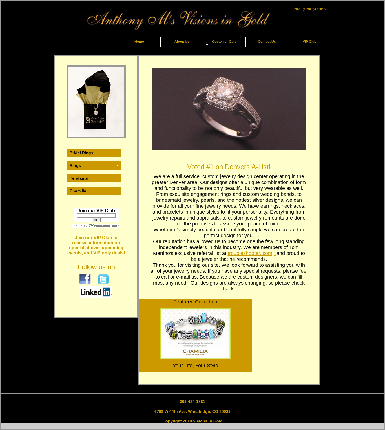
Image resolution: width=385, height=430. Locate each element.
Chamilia (78, 191)
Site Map (324, 9)
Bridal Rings (81, 153)
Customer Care (224, 42)
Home (139, 42)
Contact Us (267, 42)
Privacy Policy (304, 9)
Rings (75, 165)
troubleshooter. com (250, 253)
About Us (181, 42)
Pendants (79, 178)
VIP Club (309, 42)
